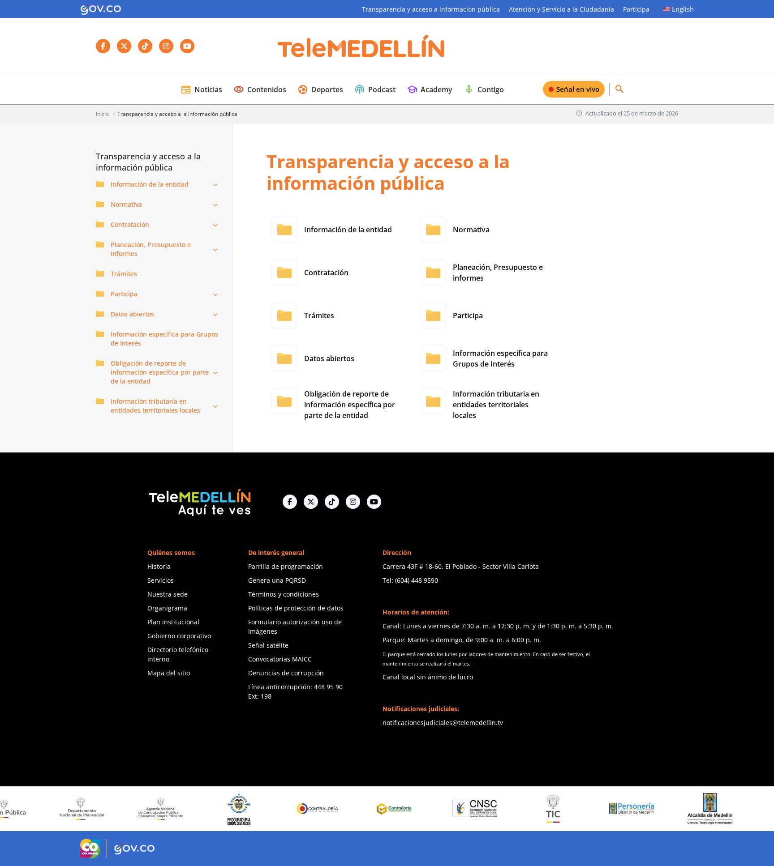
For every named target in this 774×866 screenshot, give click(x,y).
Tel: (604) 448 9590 (410, 580)
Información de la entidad (150, 184)
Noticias (201, 89)
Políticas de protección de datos (296, 608)
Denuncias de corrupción (286, 673)
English (683, 8)
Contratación (130, 224)
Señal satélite (268, 645)
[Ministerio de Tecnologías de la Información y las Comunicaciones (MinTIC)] (530, 808)
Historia (159, 566)
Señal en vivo (577, 89)
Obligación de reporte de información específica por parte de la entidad (160, 372)
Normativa (126, 204)
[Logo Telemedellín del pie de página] (198, 501)
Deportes (320, 89)
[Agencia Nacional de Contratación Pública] (137, 809)
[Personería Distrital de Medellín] (608, 809)
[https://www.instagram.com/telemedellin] (353, 502)
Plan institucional (173, 622)
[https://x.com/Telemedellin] (311, 502)
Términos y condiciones (283, 594)
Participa (636, 9)
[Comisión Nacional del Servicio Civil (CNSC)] (451, 808)
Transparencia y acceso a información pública (431, 9)
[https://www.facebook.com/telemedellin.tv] (290, 502)
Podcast (375, 89)
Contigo (484, 89)
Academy (429, 89)
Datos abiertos (132, 314)
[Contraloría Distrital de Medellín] (372, 809)
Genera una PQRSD (277, 580)
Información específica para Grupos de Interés (164, 338)
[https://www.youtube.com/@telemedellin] (374, 502)
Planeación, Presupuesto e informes (151, 249)
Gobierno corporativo (179, 635)
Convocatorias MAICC (280, 659)
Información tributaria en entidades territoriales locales (155, 405)
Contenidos (259, 89)
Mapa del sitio (168, 673)
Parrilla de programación (285, 566)
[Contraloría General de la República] (294, 809)
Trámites (124, 273)
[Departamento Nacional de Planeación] (58, 808)
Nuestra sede (167, 594)
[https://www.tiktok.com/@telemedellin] (332, 502)
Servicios (160, 580)
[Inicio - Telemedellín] (361, 46)
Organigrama (167, 608)
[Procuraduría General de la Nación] (216, 809)
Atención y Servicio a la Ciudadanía (561, 9)
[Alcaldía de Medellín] (686, 808)
